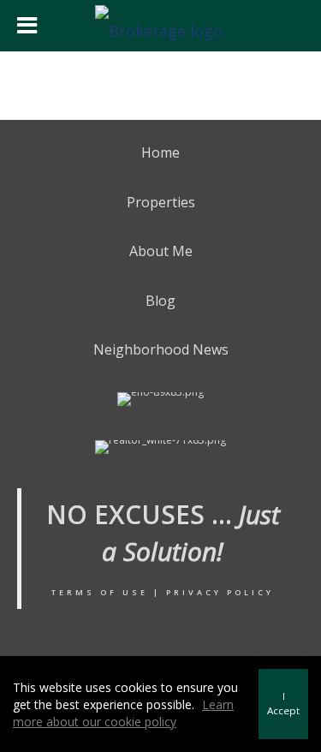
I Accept (283, 703)
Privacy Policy (220, 592)
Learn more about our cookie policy (123, 713)
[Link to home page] (161, 25)
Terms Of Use (99, 592)
